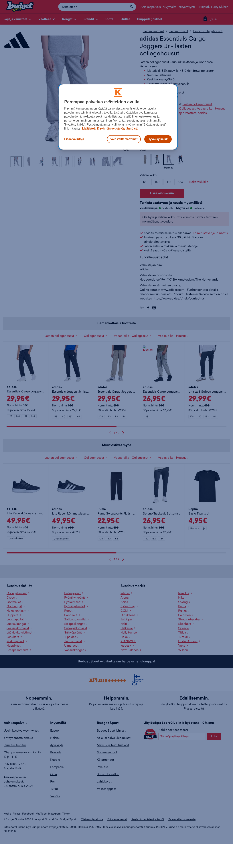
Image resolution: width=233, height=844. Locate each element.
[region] (118, 117)
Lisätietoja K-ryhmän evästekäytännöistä (109, 128)
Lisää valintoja (74, 139)
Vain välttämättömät (123, 139)
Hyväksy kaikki (158, 139)
